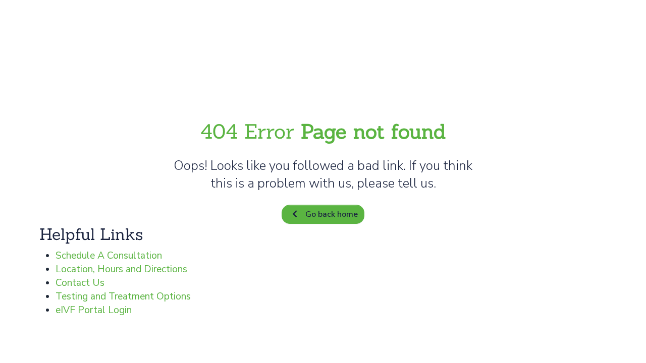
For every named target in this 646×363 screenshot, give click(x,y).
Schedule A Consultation (109, 255)
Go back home (331, 214)
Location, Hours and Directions (121, 269)
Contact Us (80, 282)
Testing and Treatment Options (123, 296)
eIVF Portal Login (94, 310)
